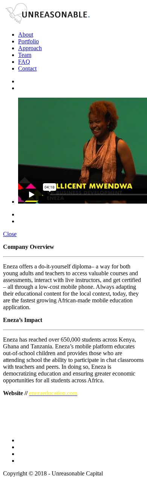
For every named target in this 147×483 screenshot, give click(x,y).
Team (24, 55)
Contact (27, 68)
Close (10, 234)
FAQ (24, 61)
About (25, 34)
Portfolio (28, 41)
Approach (30, 48)
